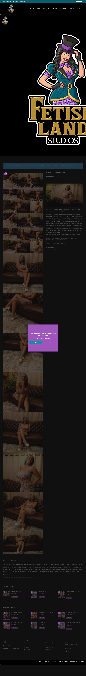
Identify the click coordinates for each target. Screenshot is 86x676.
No (50, 342)
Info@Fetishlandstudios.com (20, 1)
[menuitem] (30, 8)
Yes (36, 342)
